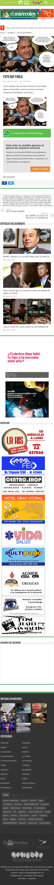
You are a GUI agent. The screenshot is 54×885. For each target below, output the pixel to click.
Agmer (41, 800)
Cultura (3, 765)
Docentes (43, 815)
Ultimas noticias (28, 783)
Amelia (3, 747)
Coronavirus (7, 804)
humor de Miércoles (35, 812)
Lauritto (34, 815)
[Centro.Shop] (23, 484)
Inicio (2, 33)
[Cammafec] (23, 465)
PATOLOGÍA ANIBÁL (15, 210)
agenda (5, 808)
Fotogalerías (6, 787)
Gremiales (26, 743)
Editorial (4, 774)
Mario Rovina (15, 808)
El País (3, 779)
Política (25, 779)
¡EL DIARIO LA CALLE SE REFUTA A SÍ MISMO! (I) (37, 215)
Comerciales (6, 752)
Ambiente (4, 743)
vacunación (45, 804)
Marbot (5, 815)
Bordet (47, 812)
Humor (25, 747)
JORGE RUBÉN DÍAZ (31, 804)
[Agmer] (23, 581)
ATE (15, 812)
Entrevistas (5, 783)
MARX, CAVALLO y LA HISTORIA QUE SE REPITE (26, 256)
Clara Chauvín (24, 815)
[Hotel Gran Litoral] (23, 509)
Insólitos (11, 33)
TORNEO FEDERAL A (35, 819)
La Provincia (27, 761)
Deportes (4, 770)
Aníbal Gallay (27, 808)
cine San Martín (44, 823)
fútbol (5, 819)
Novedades (27, 770)
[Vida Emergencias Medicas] (23, 535)
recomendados (39, 808)
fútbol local (33, 823)
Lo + (23, 795)
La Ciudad (26, 756)
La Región (26, 765)
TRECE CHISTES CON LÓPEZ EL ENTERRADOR (25, 327)
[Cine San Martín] (23, 625)
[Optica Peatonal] (23, 606)
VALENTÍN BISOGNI (10, 823)
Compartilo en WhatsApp (27, 133)
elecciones (22, 819)
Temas (5, 795)
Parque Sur (7, 812)
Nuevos (15, 795)
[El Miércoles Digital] (27, 13)
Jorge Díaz (22, 812)
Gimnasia (24, 800)
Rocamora (18, 804)
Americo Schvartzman (10, 800)
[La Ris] (23, 441)
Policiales (26, 774)
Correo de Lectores (9, 761)
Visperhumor (27, 787)
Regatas (13, 819)
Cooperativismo (7, 756)
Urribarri (14, 815)
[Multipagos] (23, 556)
